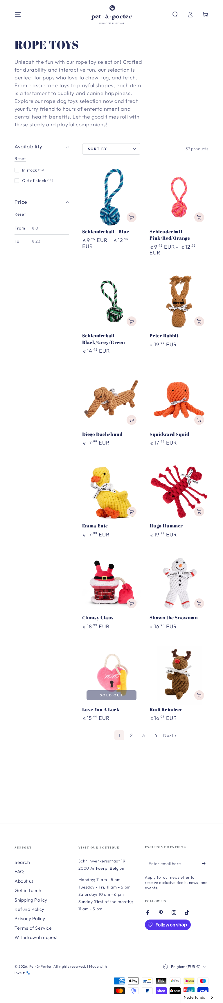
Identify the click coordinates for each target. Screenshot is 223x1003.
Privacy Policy (30, 918)
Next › (169, 735)
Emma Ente (95, 526)
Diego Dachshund (102, 434)
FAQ (19, 871)
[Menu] (17, 14)
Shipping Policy (31, 900)
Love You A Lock (101, 709)
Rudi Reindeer (166, 709)
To (17, 241)
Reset (20, 158)
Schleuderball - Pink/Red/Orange (170, 234)
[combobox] (199, 997)
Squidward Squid (169, 434)
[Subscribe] (205, 863)
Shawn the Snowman (174, 617)
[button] (175, 14)
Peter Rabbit (164, 335)
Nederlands (194, 997)
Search (22, 862)
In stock (33, 170)
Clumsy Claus (98, 617)
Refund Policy (29, 909)
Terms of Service (33, 928)
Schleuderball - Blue (105, 231)
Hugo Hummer (166, 526)
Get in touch (28, 890)
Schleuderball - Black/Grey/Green (103, 338)
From (20, 228)
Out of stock (37, 180)
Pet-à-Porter (40, 966)
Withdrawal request (36, 937)
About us (24, 881)
